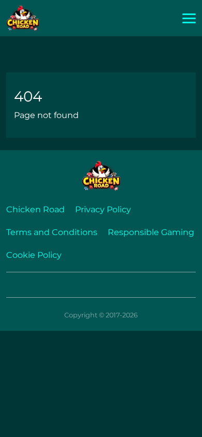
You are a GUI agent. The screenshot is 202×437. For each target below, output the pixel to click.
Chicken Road (35, 209)
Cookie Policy (34, 255)
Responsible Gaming (151, 232)
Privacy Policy (103, 209)
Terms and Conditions (51, 232)
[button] (189, 18)
